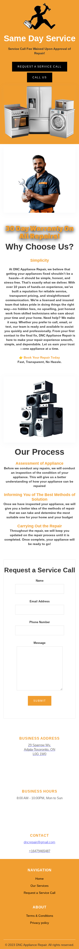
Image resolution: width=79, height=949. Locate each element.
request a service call (40, 66)
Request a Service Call (39, 893)
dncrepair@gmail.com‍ (39, 842)
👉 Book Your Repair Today (39, 357)
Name (39, 580)
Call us (39, 77)
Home (39, 878)
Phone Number (39, 622)
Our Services (39, 885)
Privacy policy (39, 923)
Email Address (40, 601)
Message (39, 643)
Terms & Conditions (39, 915)
